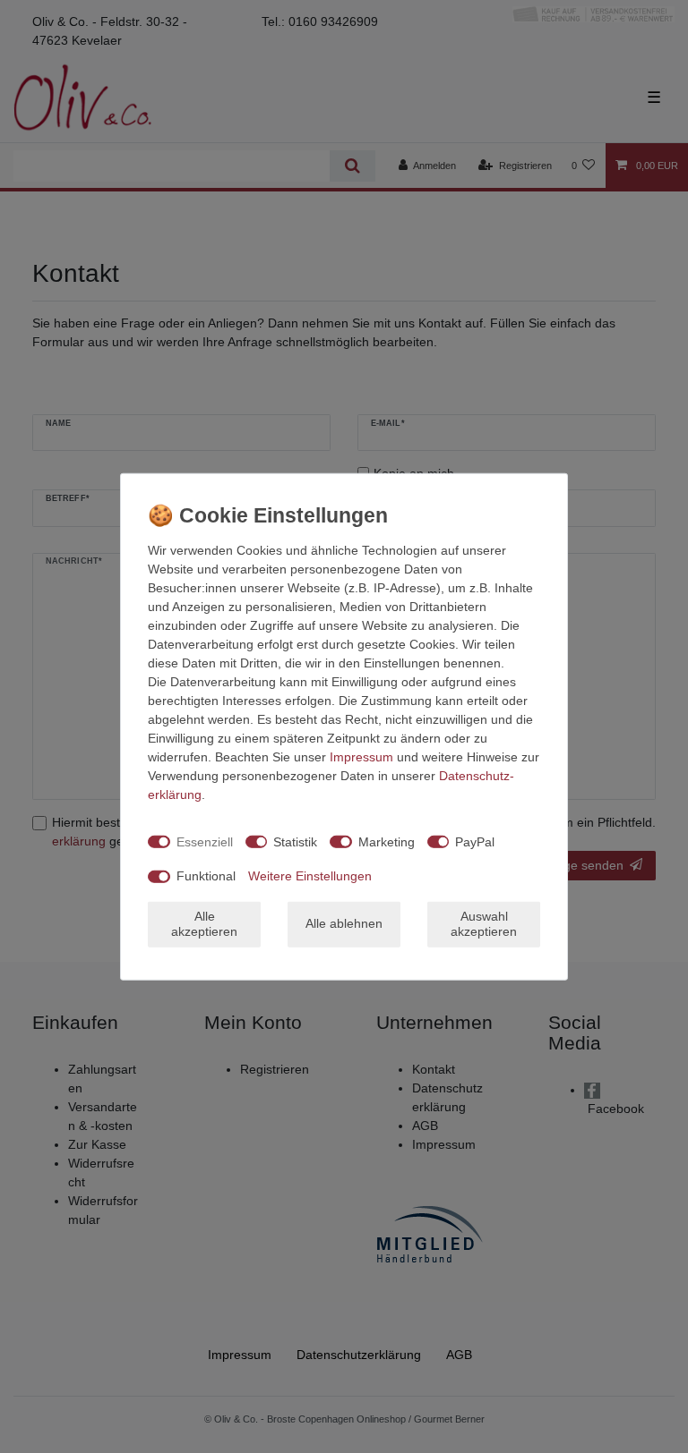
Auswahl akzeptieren (484, 923)
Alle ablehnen (344, 923)
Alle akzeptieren (204, 923)
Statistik (295, 841)
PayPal (474, 841)
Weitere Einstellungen (310, 876)
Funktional (206, 876)
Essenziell (204, 841)
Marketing (386, 841)
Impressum (361, 757)
